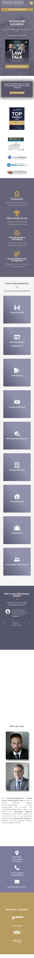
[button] (31, 3)
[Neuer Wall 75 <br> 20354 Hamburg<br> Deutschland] (17, 853)
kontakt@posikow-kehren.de (17, 887)
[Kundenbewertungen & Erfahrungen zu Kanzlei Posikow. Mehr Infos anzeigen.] (16, 150)
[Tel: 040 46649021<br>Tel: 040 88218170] (17, 867)
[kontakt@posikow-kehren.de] (17, 881)
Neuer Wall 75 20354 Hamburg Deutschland (17, 859)
